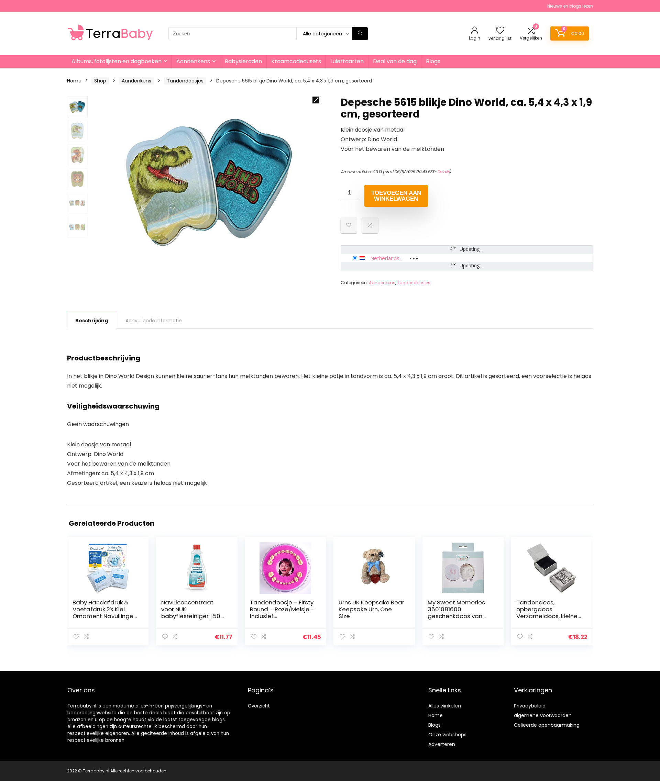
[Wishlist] (500, 30)
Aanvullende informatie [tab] (153, 320)
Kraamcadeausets (296, 61)
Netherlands (384, 258)
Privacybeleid (530, 705)
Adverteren (441, 744)
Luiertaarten (347, 61)
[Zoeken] (360, 33)
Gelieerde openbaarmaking (547, 725)
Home (74, 80)
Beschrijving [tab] (91, 320)
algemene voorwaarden (543, 715)
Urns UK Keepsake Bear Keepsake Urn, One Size (371, 609)
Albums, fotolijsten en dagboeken (117, 61)
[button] (315, 100)
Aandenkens (193, 61)
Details (443, 172)
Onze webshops (447, 734)
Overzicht (259, 706)
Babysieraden (243, 61)
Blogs (433, 61)
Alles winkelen (444, 705)
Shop (100, 80)
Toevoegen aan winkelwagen (396, 196)
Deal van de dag (395, 61)
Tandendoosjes (185, 80)
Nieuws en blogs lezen (570, 6)
